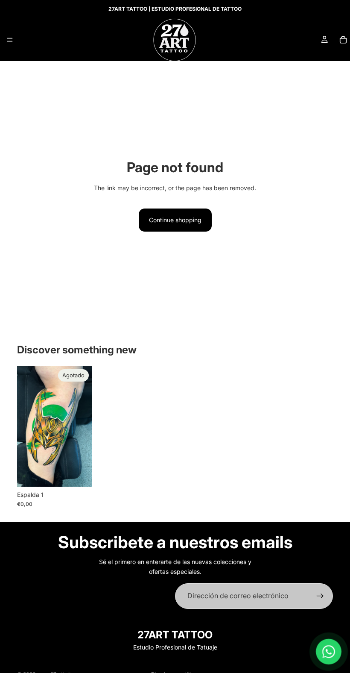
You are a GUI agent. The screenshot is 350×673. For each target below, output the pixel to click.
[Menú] (10, 40)
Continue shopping (175, 219)
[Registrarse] (320, 596)
